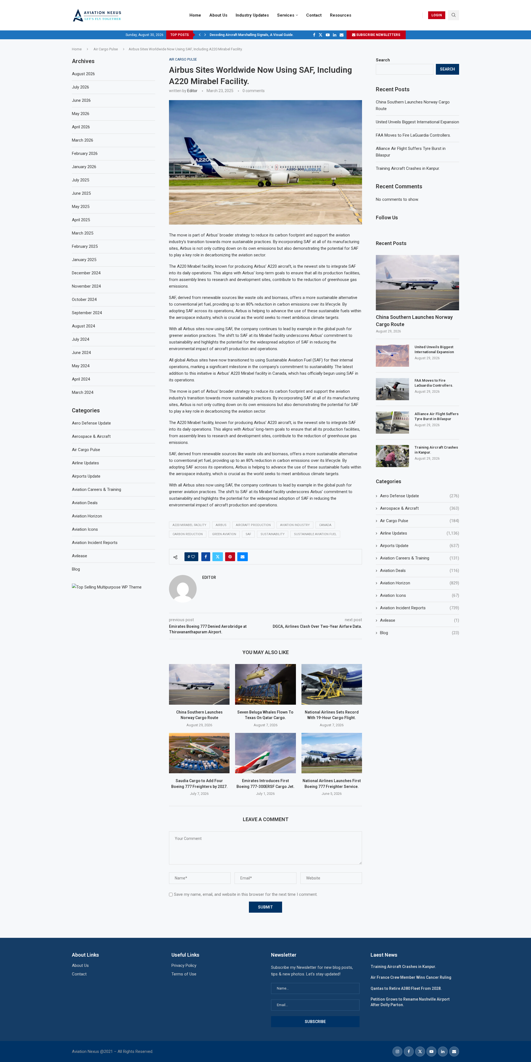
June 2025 (81, 193)
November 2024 (86, 286)
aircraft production (253, 525)
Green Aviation (224, 534)
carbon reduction (188, 534)
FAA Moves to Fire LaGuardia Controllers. (413, 135)
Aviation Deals (419, 570)
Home (195, 15)
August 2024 (83, 326)
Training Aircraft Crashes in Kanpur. (408, 168)
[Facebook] (314, 35)
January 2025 (84, 259)
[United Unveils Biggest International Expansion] (392, 356)
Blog (419, 632)
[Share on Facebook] (205, 556)
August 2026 (83, 73)
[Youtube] (328, 35)
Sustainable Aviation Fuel (315, 534)
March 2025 (82, 233)
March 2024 (82, 392)
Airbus (221, 525)
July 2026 (80, 87)
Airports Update (419, 545)
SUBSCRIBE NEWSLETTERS (377, 35)
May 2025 (80, 206)
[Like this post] (193, 556)
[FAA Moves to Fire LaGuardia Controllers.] (392, 389)
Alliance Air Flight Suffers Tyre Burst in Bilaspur (437, 416)
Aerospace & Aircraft (419, 508)
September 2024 (87, 312)
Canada (325, 525)
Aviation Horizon (419, 583)
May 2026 (80, 113)
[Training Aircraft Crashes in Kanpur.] (392, 456)
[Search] (453, 15)
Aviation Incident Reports (419, 607)
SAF (248, 534)
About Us (218, 15)
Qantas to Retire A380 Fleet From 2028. (406, 988)
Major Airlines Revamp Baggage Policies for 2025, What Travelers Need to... (269, 35)
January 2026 (84, 166)
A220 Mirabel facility (189, 525)
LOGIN (436, 15)
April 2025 (81, 219)
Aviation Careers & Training (419, 558)
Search (383, 60)
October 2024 (84, 299)
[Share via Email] (242, 556)
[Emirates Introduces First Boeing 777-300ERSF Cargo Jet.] (265, 753)
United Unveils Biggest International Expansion (417, 121)
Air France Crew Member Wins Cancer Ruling (411, 977)
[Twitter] (320, 35)
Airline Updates (419, 533)
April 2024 (81, 379)
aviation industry (295, 525)
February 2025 (85, 246)
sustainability (273, 534)
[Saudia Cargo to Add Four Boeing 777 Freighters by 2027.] (199, 753)
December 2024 (86, 272)
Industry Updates (252, 15)
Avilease (419, 620)
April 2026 (81, 126)
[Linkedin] (335, 35)
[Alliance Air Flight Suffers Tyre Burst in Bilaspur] (392, 423)
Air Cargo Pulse (105, 49)
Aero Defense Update (419, 495)
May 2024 (80, 365)
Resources (340, 15)
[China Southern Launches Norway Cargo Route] (199, 684)
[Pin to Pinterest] (230, 556)
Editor (192, 90)
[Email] (341, 35)
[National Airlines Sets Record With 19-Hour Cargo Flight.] (331, 684)
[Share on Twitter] (217, 556)
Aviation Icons (419, 595)
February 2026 (85, 153)
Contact (314, 15)
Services (285, 15)
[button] (199, 34)
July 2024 (80, 339)
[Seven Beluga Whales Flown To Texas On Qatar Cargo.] (265, 684)
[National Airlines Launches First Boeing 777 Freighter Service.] (331, 753)
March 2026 (82, 140)
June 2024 (81, 352)
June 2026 (81, 100)
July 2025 (80, 180)
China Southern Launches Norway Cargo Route (414, 320)
